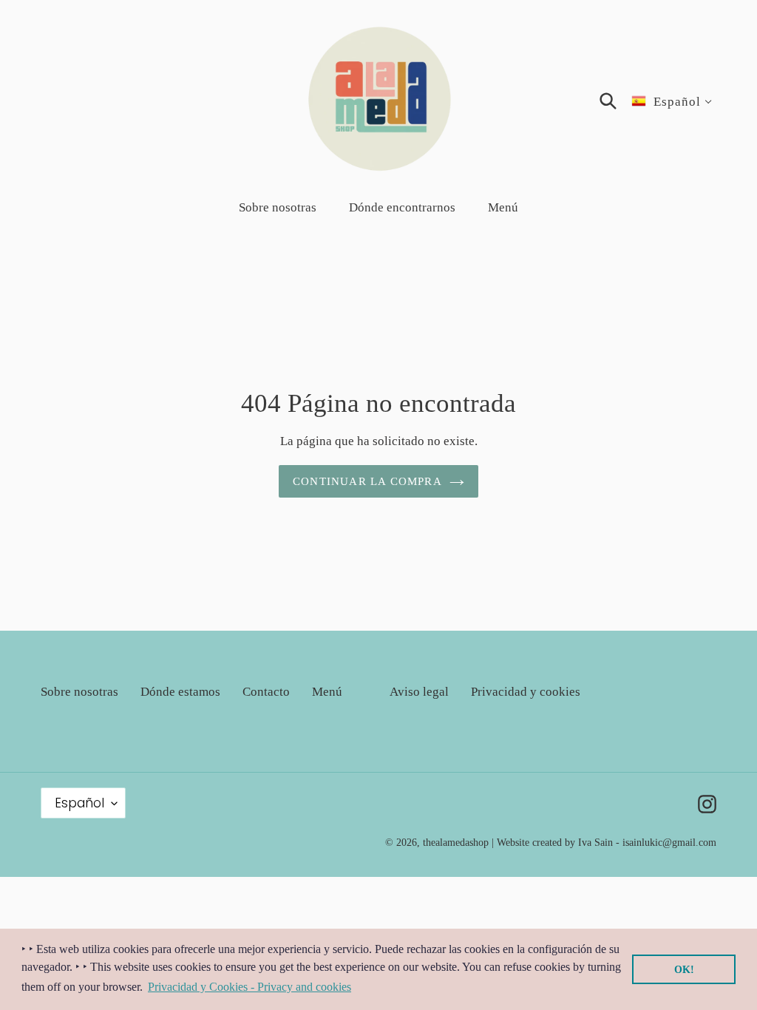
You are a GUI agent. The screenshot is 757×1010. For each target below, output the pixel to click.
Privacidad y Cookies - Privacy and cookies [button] (249, 986)
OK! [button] (684, 969)
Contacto (266, 692)
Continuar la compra (367, 481)
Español (79, 803)
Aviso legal (419, 692)
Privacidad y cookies (525, 692)
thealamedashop (456, 842)
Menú (327, 692)
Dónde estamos (180, 692)
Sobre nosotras (79, 692)
